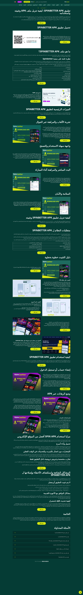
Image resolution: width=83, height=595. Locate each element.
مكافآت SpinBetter (26, 64)
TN (14, 1)
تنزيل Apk (65, 42)
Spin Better (27, 19)
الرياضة (53, 4)
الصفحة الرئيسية (66, 4)
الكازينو (44, 4)
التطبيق (57, 4)
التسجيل (19, 1)
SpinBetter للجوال (31, 17)
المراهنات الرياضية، (38, 70)
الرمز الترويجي (35, 4)
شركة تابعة (20, 4)
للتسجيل (61, 376)
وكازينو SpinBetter (45, 61)
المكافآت (32, 1)
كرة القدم (48, 4)
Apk (61, 4)
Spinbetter (16, 205)
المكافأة (40, 4)
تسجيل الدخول (26, 1)
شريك (23, 205)
